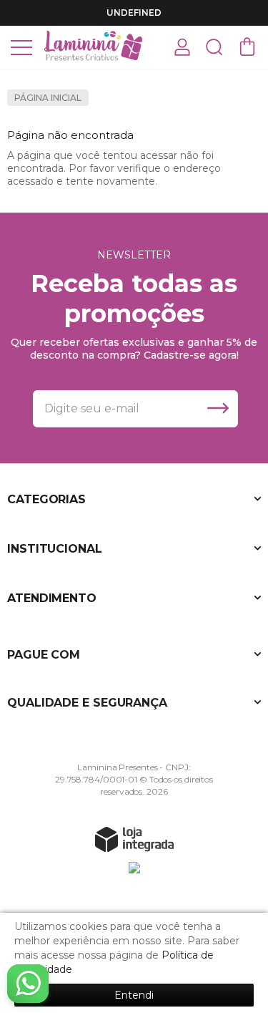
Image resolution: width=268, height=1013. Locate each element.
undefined (134, 12)
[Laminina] (93, 46)
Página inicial (47, 97)
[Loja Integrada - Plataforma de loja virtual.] (134, 839)
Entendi (134, 995)
